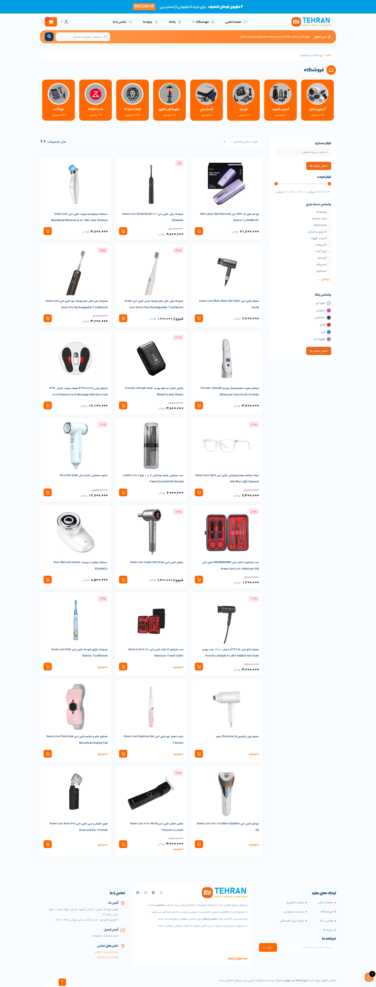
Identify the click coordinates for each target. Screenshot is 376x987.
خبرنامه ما (329, 939)
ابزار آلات (58, 109)
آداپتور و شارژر (317, 109)
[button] (199, 231)
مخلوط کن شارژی (169, 109)
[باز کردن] (61, 22)
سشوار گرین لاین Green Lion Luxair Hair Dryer (156, 562)
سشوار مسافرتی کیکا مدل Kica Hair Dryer (84, 475)
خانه (328, 55)
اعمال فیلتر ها (319, 166)
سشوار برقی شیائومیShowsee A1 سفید (237, 736)
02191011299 (107, 957)
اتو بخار (244, 109)
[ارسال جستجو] (49, 36)
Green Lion (132, 109)
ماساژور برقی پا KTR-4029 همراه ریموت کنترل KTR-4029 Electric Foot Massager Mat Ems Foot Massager (78, 395)
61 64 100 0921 (106, 952)
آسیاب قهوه (280, 109)
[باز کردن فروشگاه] (193, 22)
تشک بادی (206, 109)
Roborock (95, 109)
